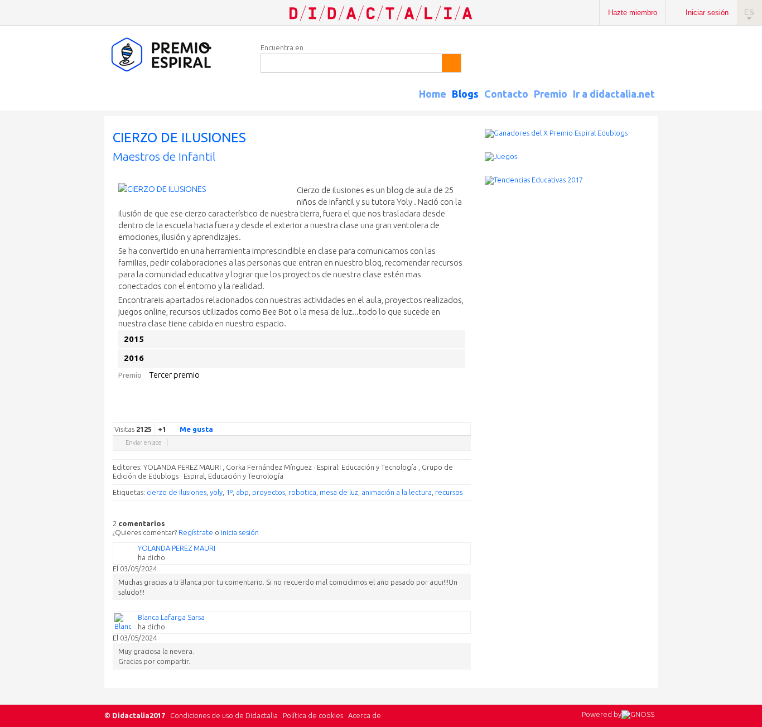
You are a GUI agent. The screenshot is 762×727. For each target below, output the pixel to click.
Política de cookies (313, 715)
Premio (550, 93)
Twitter (398, 414)
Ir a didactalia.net (614, 93)
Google (387, 414)
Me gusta (196, 429)
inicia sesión (240, 532)
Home (432, 93)
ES (749, 12)
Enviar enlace (144, 442)
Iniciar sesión (707, 12)
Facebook (409, 414)
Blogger (454, 414)
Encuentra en (282, 47)
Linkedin (431, 414)
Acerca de (364, 715)
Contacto (506, 93)
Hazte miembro (632, 12)
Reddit (442, 414)
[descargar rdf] (653, 103)
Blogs (465, 93)
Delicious (420, 414)
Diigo (465, 414)
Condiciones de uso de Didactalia (224, 715)
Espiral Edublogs (176, 55)
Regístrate (196, 532)
